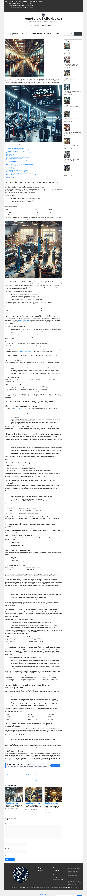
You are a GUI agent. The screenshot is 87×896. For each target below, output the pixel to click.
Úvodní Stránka (56, 870)
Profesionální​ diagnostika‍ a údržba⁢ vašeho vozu (15, 148)
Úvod (31, 25)
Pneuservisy (43, 25)
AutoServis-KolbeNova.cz (43, 18)
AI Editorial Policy (43, 894)
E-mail (7, 848)
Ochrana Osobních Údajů (58, 879)
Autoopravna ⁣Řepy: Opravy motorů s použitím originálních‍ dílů (19, 151)
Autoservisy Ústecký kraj (11, 803)
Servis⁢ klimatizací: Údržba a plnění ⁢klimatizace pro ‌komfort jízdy (19, 152)
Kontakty (55, 25)
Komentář (7, 823)
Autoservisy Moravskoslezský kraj (52, 804)
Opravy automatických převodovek (15, 165)
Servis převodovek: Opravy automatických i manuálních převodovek (20, 164)
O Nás (49, 25)
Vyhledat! (78, 33)
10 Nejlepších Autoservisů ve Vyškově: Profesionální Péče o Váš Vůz (33, 807)
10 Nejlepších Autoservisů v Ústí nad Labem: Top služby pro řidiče (14, 806)
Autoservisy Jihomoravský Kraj (32, 803)
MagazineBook (68, 887)
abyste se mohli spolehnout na (26, 351)
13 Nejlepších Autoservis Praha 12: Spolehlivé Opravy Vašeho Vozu (21, 3)
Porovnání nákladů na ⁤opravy (13, 168)
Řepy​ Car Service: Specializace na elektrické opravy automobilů (19, 160)
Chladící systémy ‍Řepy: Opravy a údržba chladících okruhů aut (18, 173)
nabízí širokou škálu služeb (23, 320)
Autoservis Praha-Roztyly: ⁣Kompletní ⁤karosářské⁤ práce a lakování (19, 163)
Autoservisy (36, 25)
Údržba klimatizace (10, 154)
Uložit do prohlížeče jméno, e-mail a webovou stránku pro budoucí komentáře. (22, 855)
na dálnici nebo (17, 408)
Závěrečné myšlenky (10, 177)
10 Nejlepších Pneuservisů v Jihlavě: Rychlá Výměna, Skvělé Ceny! (21, 5)
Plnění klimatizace (9, 155)
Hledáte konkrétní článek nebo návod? (72, 31)
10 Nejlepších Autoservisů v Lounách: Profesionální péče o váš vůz (29, 1)
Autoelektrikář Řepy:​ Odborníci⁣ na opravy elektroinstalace (17, 171)
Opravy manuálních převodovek (14, 167)
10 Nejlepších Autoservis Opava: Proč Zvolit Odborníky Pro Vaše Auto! (52, 808)
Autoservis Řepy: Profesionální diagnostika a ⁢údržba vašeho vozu (19, 146)
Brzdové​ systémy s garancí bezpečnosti (14, 158)
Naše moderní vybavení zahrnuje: (14, 161)
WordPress (23, 887)
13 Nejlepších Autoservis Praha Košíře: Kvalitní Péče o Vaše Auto (72, 160)
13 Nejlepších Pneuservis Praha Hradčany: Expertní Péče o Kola (47, 780)
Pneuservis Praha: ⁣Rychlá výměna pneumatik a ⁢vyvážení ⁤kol (18, 149)
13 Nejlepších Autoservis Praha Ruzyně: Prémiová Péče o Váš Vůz (72, 173)
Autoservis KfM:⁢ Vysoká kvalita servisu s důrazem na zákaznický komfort (21, 174)
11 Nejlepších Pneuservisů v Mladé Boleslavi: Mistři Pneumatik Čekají (21, 9)
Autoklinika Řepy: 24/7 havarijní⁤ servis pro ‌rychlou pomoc (18, 170)
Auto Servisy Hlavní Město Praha (13, 31)
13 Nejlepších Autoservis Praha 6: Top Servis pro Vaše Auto (71, 119)
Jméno (7, 841)
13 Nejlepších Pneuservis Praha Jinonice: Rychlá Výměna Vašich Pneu (21, 774)
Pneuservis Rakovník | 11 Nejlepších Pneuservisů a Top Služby (71, 146)
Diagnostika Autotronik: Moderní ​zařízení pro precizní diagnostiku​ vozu (20, 176)
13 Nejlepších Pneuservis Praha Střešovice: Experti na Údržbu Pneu (21, 7)
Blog (54, 872)
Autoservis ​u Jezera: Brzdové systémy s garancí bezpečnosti (18, 157)
